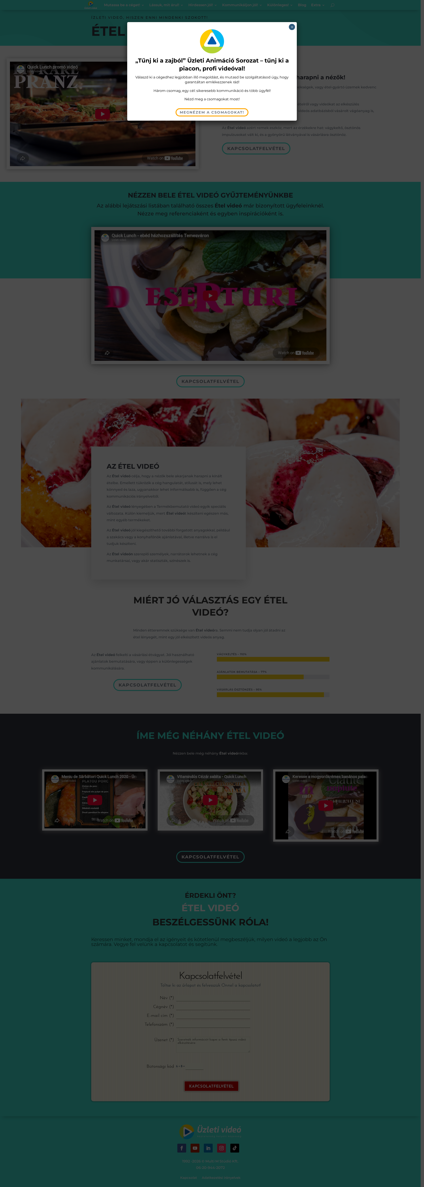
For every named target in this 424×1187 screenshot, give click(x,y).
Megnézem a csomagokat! (212, 112)
